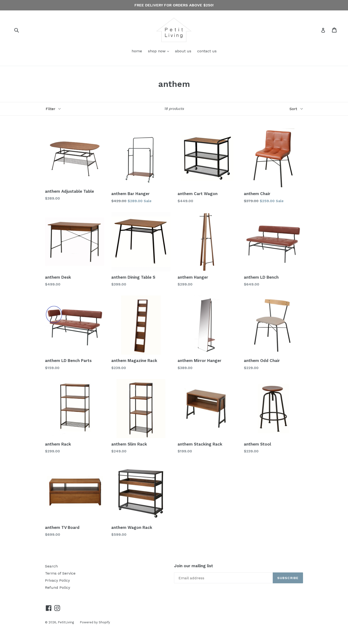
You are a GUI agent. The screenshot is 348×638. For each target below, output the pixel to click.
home (137, 51)
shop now (159, 51)
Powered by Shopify (95, 622)
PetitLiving (66, 622)
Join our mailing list (193, 565)
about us (183, 51)
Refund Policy (57, 587)
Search (51, 566)
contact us (207, 51)
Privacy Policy (57, 580)
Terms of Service (60, 573)
